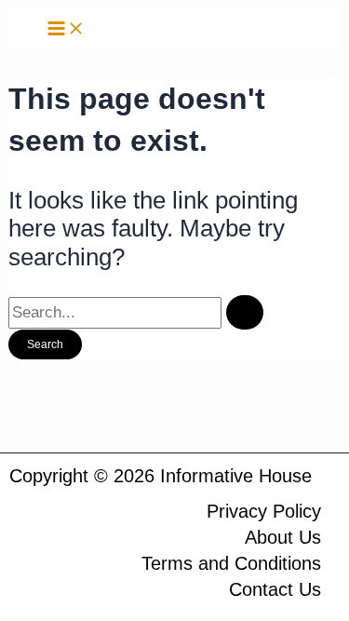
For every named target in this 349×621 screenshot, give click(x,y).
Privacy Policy (264, 511)
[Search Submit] (244, 312)
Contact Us (275, 589)
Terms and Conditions (231, 563)
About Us (283, 537)
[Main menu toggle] (66, 29)
